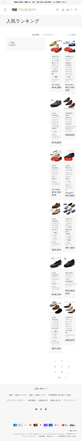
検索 (11, 395)
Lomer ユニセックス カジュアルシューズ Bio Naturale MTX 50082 (69, 226)
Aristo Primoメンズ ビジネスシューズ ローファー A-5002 (69, 172)
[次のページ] (66, 377)
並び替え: (36, 34)
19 (59, 377)
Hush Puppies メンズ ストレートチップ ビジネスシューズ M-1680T (55, 120)
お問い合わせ (55, 400)
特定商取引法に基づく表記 (60, 395)
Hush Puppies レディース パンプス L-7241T (55, 278)
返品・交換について (37, 395)
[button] (5, 10)
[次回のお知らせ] (78, 2)
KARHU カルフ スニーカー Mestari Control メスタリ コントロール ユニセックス (69, 65)
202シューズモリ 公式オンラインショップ (35, 434)
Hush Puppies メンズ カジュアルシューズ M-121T (55, 224)
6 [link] (69, 366)
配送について (21, 395)
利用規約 (32, 400)
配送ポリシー (51, 436)
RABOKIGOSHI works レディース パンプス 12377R (69, 118)
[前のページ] (55, 361)
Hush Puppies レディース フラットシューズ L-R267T (55, 172)
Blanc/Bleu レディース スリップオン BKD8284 (69, 277)
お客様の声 (43, 400)
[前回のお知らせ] (4, 2)
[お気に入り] (71, 10)
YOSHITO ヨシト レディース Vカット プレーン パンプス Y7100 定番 (69, 325)
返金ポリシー (71, 434)
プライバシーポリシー (16, 400)
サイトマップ (69, 400)
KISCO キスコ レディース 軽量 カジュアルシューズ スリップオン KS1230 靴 (55, 65)
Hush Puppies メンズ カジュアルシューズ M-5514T (55, 323)
